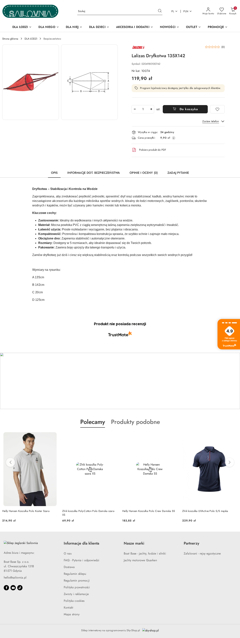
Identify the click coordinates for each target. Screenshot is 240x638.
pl (172, 11)
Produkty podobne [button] (135, 422)
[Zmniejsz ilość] (134, 109)
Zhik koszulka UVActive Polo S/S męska (205, 511)
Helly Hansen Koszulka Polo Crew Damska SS (148, 511)
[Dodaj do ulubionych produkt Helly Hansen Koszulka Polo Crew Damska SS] (173, 436)
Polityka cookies (74, 601)
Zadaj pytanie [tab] (178, 173)
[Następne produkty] (229, 462)
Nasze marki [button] (134, 543)
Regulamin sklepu (75, 574)
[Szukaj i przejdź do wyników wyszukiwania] (159, 11)
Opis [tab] (54, 173)
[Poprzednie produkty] (10, 462)
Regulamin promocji (77, 580)
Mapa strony (72, 614)
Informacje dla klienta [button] (81, 543)
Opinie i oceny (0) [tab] (144, 173)
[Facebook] (6, 587)
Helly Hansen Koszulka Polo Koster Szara (26, 511)
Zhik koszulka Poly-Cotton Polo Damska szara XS (88, 513)
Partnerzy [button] (191, 543)
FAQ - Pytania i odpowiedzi (81, 560)
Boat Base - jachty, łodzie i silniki (145, 553)
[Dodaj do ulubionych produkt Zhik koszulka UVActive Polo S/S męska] (233, 436)
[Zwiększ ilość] (151, 109)
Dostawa (69, 567)
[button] (30, 82)
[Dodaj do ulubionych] (217, 109)
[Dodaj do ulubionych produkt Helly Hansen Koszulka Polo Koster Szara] (53, 436)
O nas (67, 553)
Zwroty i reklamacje (76, 594)
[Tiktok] (19, 587)
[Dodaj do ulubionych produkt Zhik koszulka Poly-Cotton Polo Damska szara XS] (113, 436)
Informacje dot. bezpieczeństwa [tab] (93, 173)
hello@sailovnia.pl (15, 577)
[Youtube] (13, 587)
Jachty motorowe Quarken (140, 560)
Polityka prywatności (77, 587)
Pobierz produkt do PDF (152, 150)
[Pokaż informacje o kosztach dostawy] (174, 138)
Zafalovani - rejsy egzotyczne (202, 553)
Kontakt (68, 607)
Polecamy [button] (92, 422)
